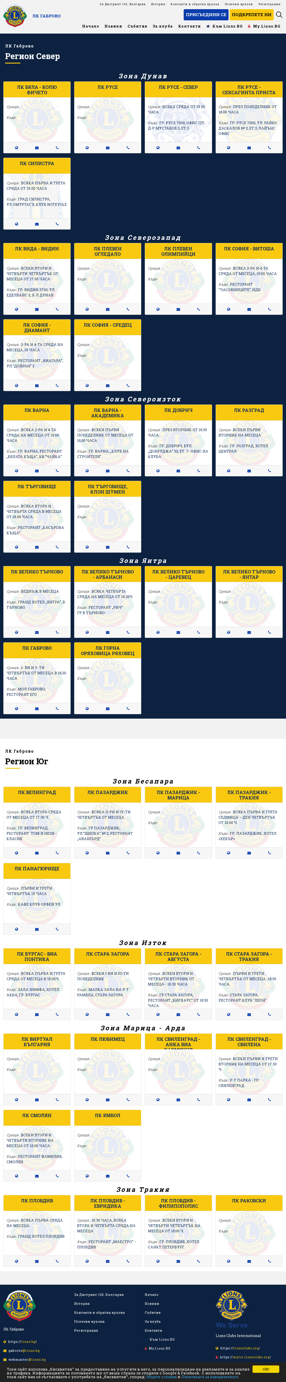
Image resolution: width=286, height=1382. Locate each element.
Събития (137, 26)
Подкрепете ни (251, 14)
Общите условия (161, 1376)
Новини (113, 26)
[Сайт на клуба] (16, 147)
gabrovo (23, 1350)
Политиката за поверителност (209, 1376)
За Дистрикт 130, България (123, 4)
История (158, 4)
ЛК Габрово (46, 16)
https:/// (21, 1341)
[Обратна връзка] (37, 147)
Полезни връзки (239, 4)
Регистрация (270, 4)
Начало (90, 26)
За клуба (163, 26)
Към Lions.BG (226, 26)
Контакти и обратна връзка (194, 4)
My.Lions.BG (266, 26)
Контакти (189, 26)
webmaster (26, 1359)
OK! (266, 1369)
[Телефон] (57, 147)
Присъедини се (206, 14)
